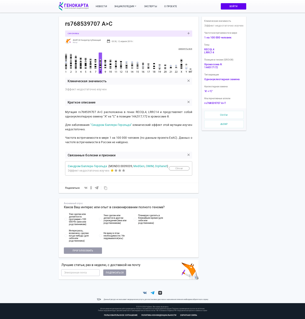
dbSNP (224, 124)
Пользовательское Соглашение (121, 315)
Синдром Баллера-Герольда (87, 166)
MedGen (139, 166)
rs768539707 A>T (215, 103)
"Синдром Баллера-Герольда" (111, 124)
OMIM (150, 166)
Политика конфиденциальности (158, 315)
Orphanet (161, 166)
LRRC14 (209, 52)
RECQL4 (209, 49)
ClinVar (224, 115)
